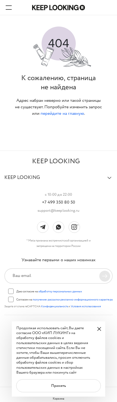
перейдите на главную (62, 113)
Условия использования (86, 307)
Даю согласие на (49, 291)
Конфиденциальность (55, 307)
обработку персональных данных (60, 291)
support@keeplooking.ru (58, 210)
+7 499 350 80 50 (58, 202)
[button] (58, 180)
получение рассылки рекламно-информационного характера (72, 300)
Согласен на (64, 300)
